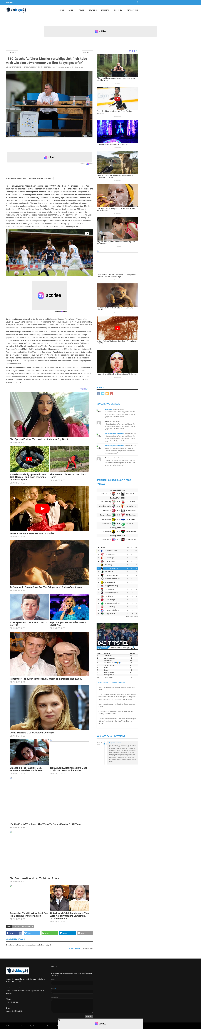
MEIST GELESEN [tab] (103, 683)
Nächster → (87, 52)
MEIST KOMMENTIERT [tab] (118, 682)
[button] (14, 933)
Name (53, 980)
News (62, 10)
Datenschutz (51, 1026)
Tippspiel (118, 10)
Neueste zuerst (74, 949)
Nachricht (55, 997)
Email (53, 988)
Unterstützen (132, 10)
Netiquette (31, 1026)
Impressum (41, 1026)
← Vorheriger (12, 52)
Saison (71, 10)
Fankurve (105, 10)
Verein (81, 10)
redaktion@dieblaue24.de (14, 1011)
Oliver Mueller (27, 926)
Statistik (93, 10)
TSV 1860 (16, 926)
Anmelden (9, 2)
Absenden (89, 1016)
